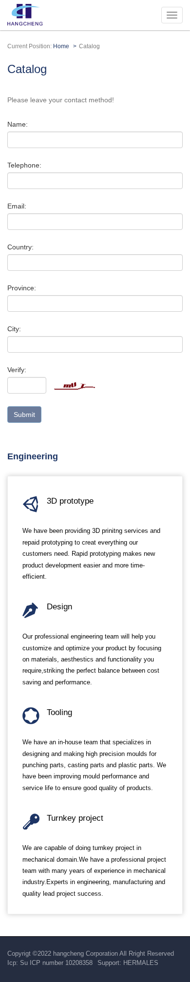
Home (61, 46)
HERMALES (140, 962)
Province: (21, 288)
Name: (17, 124)
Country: (20, 247)
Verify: (16, 370)
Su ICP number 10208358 (56, 962)
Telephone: (24, 165)
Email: (16, 206)
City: (14, 329)
